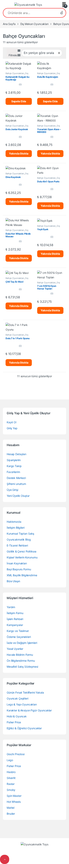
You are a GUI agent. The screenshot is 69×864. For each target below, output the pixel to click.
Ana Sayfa (9, 24)
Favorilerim (13, 472)
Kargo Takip (14, 466)
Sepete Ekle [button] (18, 101)
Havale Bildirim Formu (20, 654)
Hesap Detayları (16, 454)
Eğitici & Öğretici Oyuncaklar (24, 728)
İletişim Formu (15, 613)
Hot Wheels (14, 801)
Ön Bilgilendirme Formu (21, 660)
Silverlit (11, 778)
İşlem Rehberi (15, 619)
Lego (10, 760)
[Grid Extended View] (19, 50)
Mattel (10, 807)
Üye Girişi (12, 489)
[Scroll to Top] (4, 859)
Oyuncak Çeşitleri (17, 698)
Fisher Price (14, 722)
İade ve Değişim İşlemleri (22, 642)
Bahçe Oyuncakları (15, 73)
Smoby (11, 789)
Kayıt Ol (11, 422)
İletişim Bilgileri (15, 527)
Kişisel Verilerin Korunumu (22, 557)
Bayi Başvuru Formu (19, 569)
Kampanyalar (15, 625)
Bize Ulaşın (13, 581)
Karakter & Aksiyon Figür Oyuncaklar (29, 710)
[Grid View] (19, 55)
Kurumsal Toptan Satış (20, 533)
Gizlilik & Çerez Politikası (21, 551)
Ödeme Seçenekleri (19, 636)
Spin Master (14, 795)
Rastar (11, 783)
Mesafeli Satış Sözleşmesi (22, 666)
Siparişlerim (14, 460)
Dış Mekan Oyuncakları (34, 24)
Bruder (11, 813)
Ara (61, 12)
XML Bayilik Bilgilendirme (22, 575)
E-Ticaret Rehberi (17, 545)
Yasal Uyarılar (15, 648)
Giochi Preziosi (16, 754)
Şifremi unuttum (16, 483)
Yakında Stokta (18, 153)
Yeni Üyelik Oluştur (18, 495)
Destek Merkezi (16, 478)
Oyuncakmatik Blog (19, 539)
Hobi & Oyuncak (17, 716)
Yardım (11, 607)
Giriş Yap (12, 428)
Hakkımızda (14, 521)
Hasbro (11, 772)
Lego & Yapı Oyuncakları (22, 704)
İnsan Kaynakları (17, 563)
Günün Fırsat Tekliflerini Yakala (25, 692)
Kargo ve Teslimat (18, 630)
